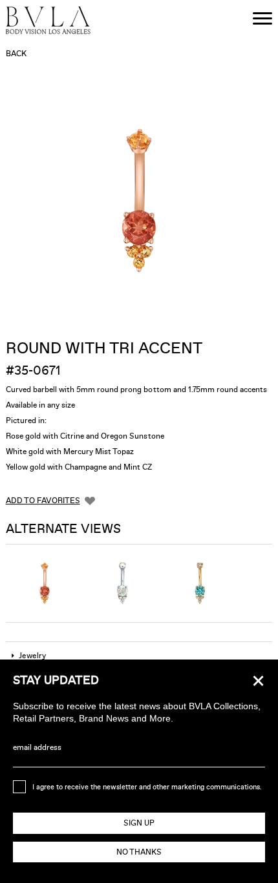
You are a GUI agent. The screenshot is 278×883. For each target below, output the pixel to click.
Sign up (139, 823)
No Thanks (139, 852)
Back (16, 53)
